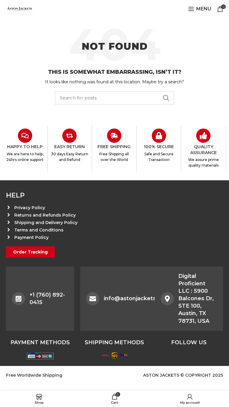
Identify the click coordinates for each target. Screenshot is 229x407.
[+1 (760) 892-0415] (18, 298)
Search (166, 98)
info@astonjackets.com (137, 298)
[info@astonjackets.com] (92, 298)
